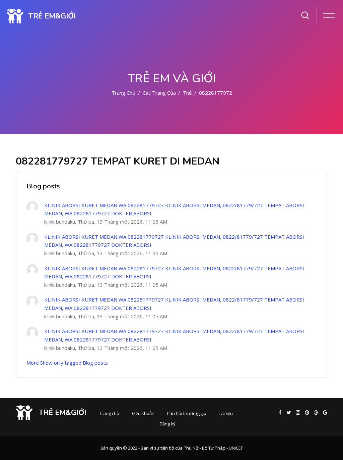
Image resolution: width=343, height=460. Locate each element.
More (32, 362)
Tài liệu (226, 413)
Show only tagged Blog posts (74, 362)
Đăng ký (167, 424)
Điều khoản (143, 413)
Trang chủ (123, 92)
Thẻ (187, 92)
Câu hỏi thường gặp (186, 413)
